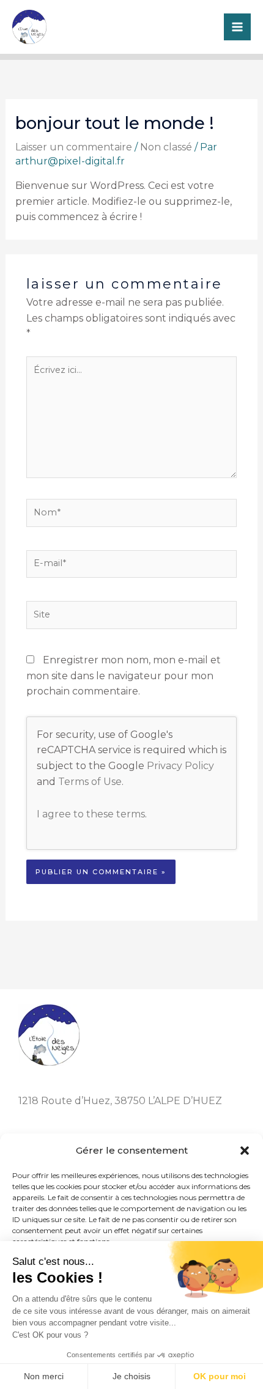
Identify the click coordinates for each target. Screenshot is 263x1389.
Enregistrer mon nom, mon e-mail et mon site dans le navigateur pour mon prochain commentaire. (123, 675)
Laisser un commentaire (73, 147)
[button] (245, 1150)
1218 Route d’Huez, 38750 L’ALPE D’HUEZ (120, 1101)
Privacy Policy (180, 766)
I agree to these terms (91, 814)
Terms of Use (90, 781)
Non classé (166, 147)
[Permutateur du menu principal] (237, 26)
